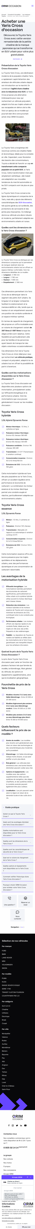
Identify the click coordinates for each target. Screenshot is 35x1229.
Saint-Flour (6, 1089)
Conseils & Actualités (14, 14)
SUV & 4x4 (6, 1006)
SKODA (4, 968)
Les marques (26, 14)
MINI (3, 961)
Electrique (5, 1016)
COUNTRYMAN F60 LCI (10, 996)
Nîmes (4, 1075)
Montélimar (6, 1047)
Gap (3, 1079)
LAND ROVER (7, 958)
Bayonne (5, 1054)
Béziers (4, 1051)
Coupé (4, 1023)
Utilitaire (5, 1013)
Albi (3, 1061)
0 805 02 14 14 (11, 1147)
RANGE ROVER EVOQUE (11, 985)
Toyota (4, 16)
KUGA (4, 982)
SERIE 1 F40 (6, 989)
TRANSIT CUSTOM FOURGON (13, 992)
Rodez (4, 1040)
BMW (4, 954)
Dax (3, 1068)
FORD (4, 951)
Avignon (5, 1065)
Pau (3, 1058)
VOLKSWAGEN (7, 965)
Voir (22, 927)
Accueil (4, 14)
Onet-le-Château (8, 1086)
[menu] (32, 6)
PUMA (4, 978)
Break (4, 1020)
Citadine (5, 1009)
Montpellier (6, 1034)
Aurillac (4, 1044)
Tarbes (4, 1072)
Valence (5, 1037)
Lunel (4, 1082)
